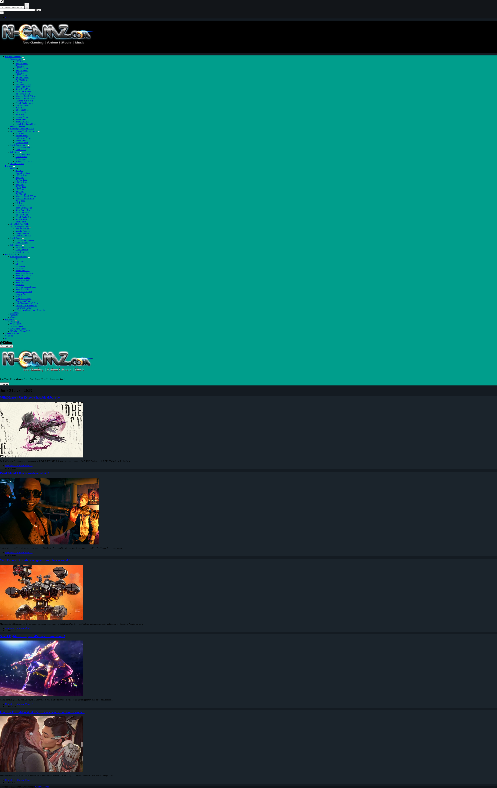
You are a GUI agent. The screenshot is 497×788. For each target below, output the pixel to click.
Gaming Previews (17, 126)
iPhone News (21, 119)
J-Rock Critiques (22, 252)
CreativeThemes (42, 787)
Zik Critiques (15, 245)
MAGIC (19, 296)
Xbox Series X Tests (24, 208)
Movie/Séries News (18, 145)
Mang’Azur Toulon (23, 298)
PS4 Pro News (22, 70)
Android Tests (21, 219)
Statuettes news (22, 143)
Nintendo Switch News (25, 98)
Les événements (11, 254)
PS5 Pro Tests (21, 175)
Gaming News (16, 59)
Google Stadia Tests (24, 217)
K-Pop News (21, 159)
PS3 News (20, 108)
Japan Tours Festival (24, 291)
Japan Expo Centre (23, 275)
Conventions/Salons (18, 257)
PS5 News (20, 66)
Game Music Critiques (25, 247)
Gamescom (20, 266)
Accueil (8, 338)
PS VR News (21, 75)
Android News (22, 117)
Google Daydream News (26, 124)
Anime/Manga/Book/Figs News (23, 131)
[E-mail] (10, 343)
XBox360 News (22, 110)
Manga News (21, 140)
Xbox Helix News (23, 87)
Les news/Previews (13, 56)
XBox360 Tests (22, 215)
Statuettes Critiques (23, 236)
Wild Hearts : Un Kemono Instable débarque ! (30, 397)
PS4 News (20, 73)
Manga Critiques (22, 233)
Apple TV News (22, 122)
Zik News (14, 152)
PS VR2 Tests (21, 180)
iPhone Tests (21, 222)
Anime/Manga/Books (19, 226)
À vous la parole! (12, 333)
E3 (17, 264)
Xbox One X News (24, 91)
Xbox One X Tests (23, 210)
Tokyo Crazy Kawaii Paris (26, 305)
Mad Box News (22, 105)
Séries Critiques (22, 243)
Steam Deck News (23, 84)
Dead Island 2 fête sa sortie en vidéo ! (24, 473)
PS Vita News (21, 80)
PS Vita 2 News (22, 77)
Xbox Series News (23, 89)
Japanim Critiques (23, 231)
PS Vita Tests (21, 194)
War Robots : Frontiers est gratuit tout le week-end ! (35, 560)
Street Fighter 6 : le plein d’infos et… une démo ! (32, 636)
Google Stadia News (24, 103)
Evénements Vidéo (18, 329)
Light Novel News (23, 138)
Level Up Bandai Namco (26, 287)
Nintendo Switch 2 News (26, 96)
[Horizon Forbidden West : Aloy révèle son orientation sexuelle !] (41, 771)
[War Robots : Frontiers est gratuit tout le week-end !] (41, 619)
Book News (20, 133)
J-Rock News (21, 157)
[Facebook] (1, 343)
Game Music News (23, 154)
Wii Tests (19, 203)
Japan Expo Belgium (24, 273)
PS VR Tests (21, 187)
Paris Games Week (23, 301)
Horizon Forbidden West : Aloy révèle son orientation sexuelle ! (42, 712)
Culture (13, 317)
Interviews (14, 312)
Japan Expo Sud (22, 280)
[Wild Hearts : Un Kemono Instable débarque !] (41, 457)
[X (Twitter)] (4, 343)
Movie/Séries (15, 238)
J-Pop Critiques (22, 250)
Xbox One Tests (22, 212)
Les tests (8, 166)
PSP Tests (20, 191)
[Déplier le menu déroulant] (23, 57)
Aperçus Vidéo (16, 326)
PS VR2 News (22, 68)
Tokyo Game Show (24, 308)
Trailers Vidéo (16, 324)
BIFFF (18, 259)
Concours (9, 336)
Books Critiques (22, 229)
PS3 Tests (20, 189)
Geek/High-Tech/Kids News (22, 129)
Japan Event (20, 282)
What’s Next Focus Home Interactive (31, 310)
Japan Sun (20, 284)
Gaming (13, 168)
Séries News (21, 150)
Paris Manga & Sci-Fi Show (27, 303)
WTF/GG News (17, 163)
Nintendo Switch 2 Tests (26, 196)
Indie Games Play (23, 271)
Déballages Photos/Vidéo (20, 331)
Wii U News (21, 112)
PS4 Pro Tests (21, 182)
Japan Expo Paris (23, 277)
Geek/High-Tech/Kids (19, 224)
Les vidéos (9, 319)
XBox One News (23, 94)
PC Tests (19, 170)
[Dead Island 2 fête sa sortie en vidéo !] (49, 544)
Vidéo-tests (14, 322)
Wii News (20, 115)
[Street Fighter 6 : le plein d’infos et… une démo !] (41, 695)
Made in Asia (21, 294)
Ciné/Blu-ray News (23, 147)
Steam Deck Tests (23, 173)
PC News (19, 82)
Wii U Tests (20, 201)
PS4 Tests (20, 184)
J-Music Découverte (24, 161)
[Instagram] (7, 343)
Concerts (14, 315)
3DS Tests (20, 205)
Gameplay (20, 268)
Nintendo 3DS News (24, 101)
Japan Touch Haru (23, 289)
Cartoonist (20, 261)
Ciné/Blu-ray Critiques (25, 240)
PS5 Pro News (22, 63)
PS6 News (20, 61)
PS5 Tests (20, 177)
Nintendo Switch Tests (25, 198)
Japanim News (22, 136)
